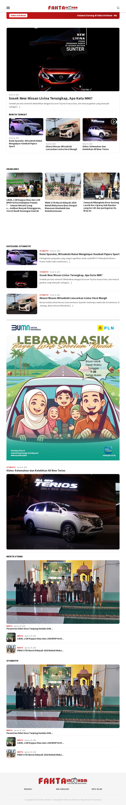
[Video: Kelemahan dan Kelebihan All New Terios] (100, 129)
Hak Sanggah (62, 789)
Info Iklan (97, 789)
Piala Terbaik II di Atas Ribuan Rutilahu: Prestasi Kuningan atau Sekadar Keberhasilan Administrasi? (100, 233)
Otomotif (44, 251)
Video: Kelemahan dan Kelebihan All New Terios (96, 148)
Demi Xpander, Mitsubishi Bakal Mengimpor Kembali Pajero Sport (25, 143)
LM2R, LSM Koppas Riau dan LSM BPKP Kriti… (40, 638)
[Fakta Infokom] (63, 7)
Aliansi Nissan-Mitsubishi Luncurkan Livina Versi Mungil (61, 148)
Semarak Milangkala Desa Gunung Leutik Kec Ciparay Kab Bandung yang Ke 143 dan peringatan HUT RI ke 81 (62, 206)
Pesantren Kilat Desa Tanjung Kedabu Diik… (29, 628)
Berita (9, 626)
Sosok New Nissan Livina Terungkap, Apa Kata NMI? (51, 98)
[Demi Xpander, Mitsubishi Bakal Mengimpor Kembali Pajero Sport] (26, 126)
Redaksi (28, 789)
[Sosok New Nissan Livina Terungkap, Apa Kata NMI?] (63, 59)
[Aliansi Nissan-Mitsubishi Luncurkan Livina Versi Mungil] (63, 129)
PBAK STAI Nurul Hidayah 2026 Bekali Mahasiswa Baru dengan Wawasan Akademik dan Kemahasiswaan (22, 206)
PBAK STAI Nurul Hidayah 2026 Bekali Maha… (40, 650)
